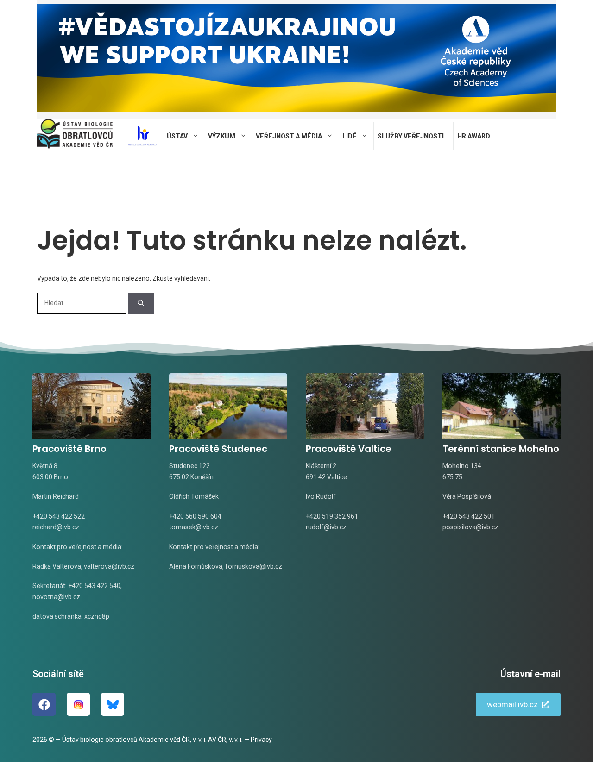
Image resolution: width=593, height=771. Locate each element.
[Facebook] (44, 704)
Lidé (349, 136)
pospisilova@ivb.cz (470, 527)
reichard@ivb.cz (55, 527)
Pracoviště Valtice (348, 448)
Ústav (177, 136)
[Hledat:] (82, 303)
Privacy (261, 739)
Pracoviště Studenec (218, 448)
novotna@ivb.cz (56, 597)
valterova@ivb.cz (109, 566)
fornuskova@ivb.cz (253, 566)
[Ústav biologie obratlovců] (75, 136)
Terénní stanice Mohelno (500, 448)
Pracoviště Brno (69, 448)
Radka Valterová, (57, 566)
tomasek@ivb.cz (193, 527)
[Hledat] (141, 303)
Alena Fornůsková (195, 566)
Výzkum (221, 136)
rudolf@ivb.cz (326, 527)
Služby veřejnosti (411, 136)
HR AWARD (473, 136)
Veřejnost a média (289, 136)
